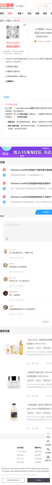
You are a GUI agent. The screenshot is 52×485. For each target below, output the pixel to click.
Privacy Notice (32, 475)
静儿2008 (12, 278)
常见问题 (38, 452)
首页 (1, 21)
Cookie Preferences (13, 480)
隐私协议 (20, 455)
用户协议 (20, 459)
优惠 (10, 13)
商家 (20, 13)
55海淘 (7, 6)
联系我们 (38, 455)
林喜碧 (11, 306)
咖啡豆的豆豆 (13, 292)
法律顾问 (38, 462)
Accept (38, 480)
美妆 (7, 97)
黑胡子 (11, 264)
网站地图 (20, 462)
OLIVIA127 (12, 250)
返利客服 (38, 459)
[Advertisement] (26, 350)
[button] (21, 6)
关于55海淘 (21, 452)
